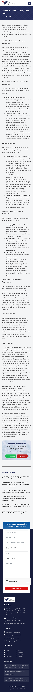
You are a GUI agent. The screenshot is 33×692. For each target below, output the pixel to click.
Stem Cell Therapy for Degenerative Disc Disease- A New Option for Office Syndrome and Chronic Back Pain (15, 484)
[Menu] (29, 3)
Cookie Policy (12, 686)
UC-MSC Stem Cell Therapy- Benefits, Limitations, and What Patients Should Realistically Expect (14, 498)
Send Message (16, 588)
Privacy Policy (21, 686)
